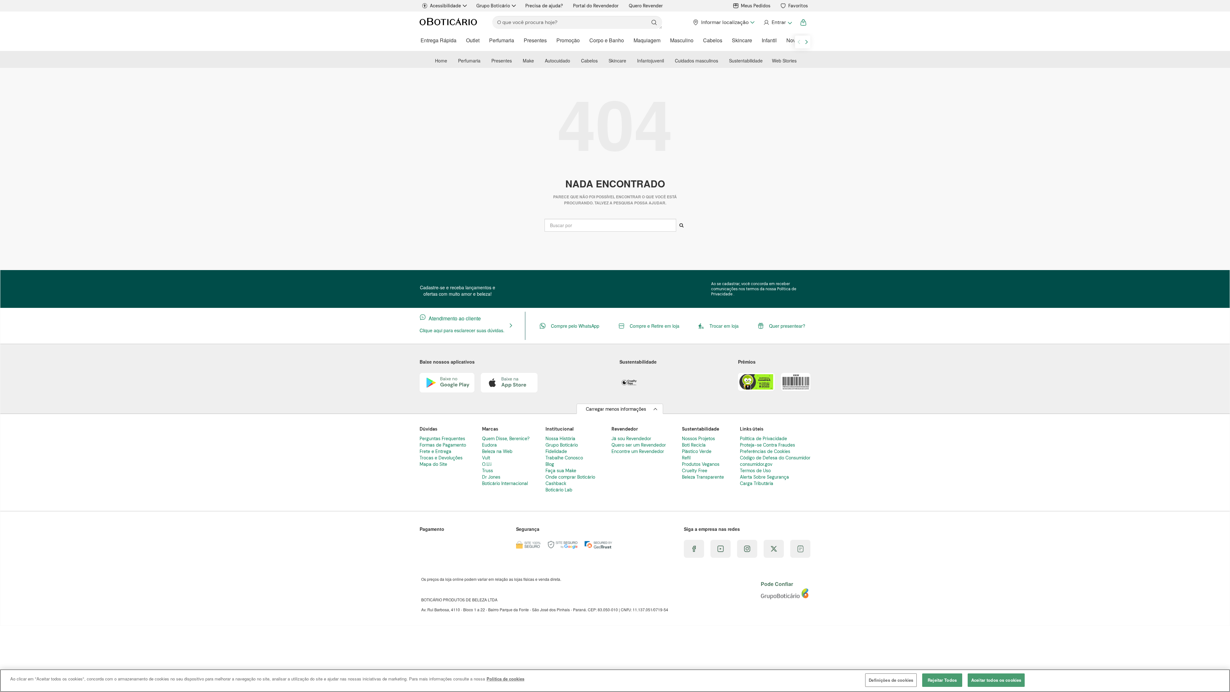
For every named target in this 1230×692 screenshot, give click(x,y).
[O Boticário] (448, 22)
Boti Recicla (694, 445)
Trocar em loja (724, 326)
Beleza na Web (497, 451)
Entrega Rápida (438, 40)
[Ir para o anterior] (799, 42)
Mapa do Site (433, 464)
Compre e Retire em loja (654, 326)
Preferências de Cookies (765, 451)
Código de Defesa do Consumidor (775, 458)
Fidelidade (556, 451)
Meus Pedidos (755, 6)
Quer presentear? (787, 326)
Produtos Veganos (700, 464)
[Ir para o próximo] (806, 42)
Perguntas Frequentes (442, 438)
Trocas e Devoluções (441, 458)
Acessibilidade (445, 6)
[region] (615, 680)
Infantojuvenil (650, 60)
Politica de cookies (505, 679)
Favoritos (798, 6)
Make (528, 60)
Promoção (568, 40)
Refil (686, 458)
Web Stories (784, 60)
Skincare (742, 40)
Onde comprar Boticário (570, 477)
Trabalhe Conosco (564, 458)
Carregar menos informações (616, 409)
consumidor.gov (756, 464)
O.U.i (486, 464)
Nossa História (560, 438)
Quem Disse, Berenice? (505, 438)
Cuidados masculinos (696, 60)
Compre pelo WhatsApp (575, 326)
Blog (549, 464)
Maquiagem (647, 40)
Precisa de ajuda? (544, 6)
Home (441, 60)
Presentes (535, 40)
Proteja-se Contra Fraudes (767, 445)
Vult (486, 458)
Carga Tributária (756, 483)
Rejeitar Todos (942, 680)
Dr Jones (491, 477)
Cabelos (712, 40)
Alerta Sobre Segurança (764, 477)
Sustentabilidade (746, 60)
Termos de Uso (755, 471)
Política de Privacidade (763, 438)
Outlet (473, 40)
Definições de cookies (891, 680)
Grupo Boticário (493, 6)
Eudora (489, 445)
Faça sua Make (560, 471)
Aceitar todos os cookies (996, 680)
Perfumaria (501, 40)
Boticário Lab (558, 490)
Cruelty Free (694, 471)
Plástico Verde (696, 451)
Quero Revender (646, 6)
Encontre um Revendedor (637, 451)
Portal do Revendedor (596, 6)
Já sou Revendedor (631, 438)
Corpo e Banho (606, 40)
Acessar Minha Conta (777, 22)
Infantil (769, 40)
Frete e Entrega (435, 451)
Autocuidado (557, 60)
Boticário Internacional (505, 483)
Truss (487, 471)
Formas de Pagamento (443, 445)
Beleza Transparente (703, 477)
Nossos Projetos (698, 438)
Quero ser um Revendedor (638, 445)
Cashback (555, 483)
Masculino (681, 40)
